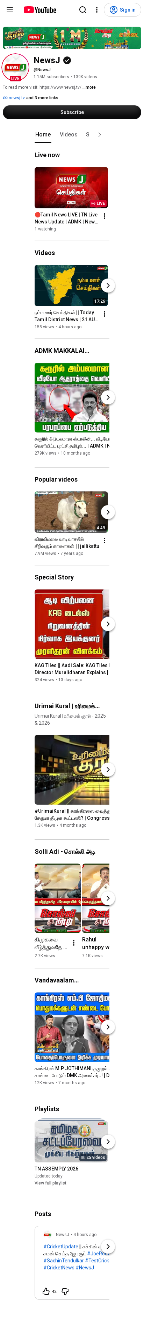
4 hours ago (84, 1234)
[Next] (108, 286)
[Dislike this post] (65, 1291)
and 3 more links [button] (42, 97)
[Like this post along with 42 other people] (46, 1291)
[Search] (83, 10)
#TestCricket (99, 1260)
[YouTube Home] (39, 10)
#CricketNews (58, 1267)
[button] (15, 67)
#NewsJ (84, 1267)
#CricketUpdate (60, 1246)
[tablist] (72, 134)
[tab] (43, 134)
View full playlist (50, 1183)
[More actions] (104, 216)
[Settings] (97, 10)
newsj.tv (16, 97)
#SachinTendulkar (63, 1260)
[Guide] (10, 10)
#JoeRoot (98, 1253)
